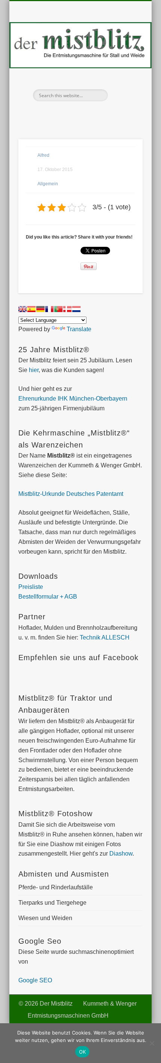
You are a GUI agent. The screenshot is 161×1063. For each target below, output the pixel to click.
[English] (22, 309)
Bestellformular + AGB (47, 596)
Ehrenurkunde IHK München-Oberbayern (72, 398)
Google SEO (35, 980)
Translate (79, 329)
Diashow (121, 853)
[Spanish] (31, 309)
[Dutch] (76, 309)
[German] (40, 309)
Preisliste (30, 587)
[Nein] (151, 1043)
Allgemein (47, 183)
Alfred (43, 155)
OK (82, 1052)
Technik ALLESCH (105, 637)
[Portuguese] (58, 309)
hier (33, 370)
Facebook (72, 114)
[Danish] (67, 309)
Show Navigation (124, 67)
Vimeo (87, 114)
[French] (49, 309)
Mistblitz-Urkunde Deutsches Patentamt (70, 494)
